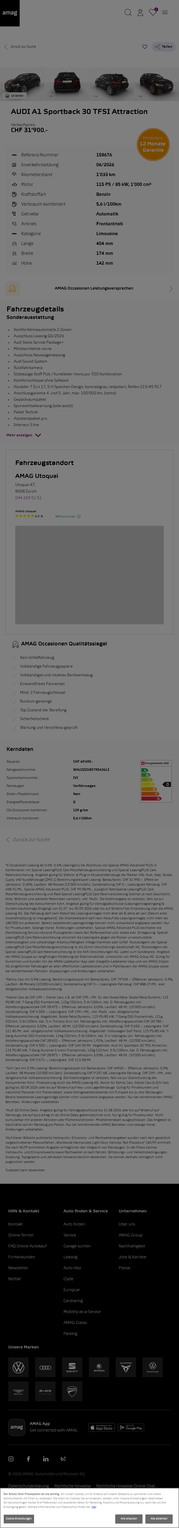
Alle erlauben (129, 1519)
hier (94, 1507)
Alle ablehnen (159, 1519)
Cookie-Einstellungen (19, 1519)
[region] (89, 1508)
